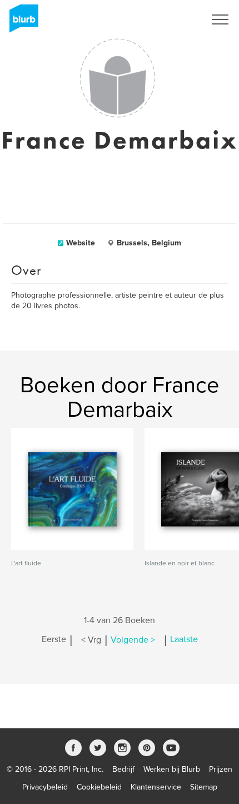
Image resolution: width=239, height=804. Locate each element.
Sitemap (203, 787)
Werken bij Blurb (171, 769)
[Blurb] (20, 22)
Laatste (184, 639)
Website (80, 243)
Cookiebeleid (99, 787)
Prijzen (220, 769)
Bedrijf (123, 769)
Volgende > (133, 639)
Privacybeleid (45, 787)
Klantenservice (156, 787)
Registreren (171, 19)
